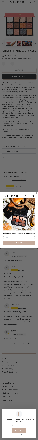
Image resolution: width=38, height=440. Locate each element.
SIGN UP (19, 243)
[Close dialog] (36, 193)
